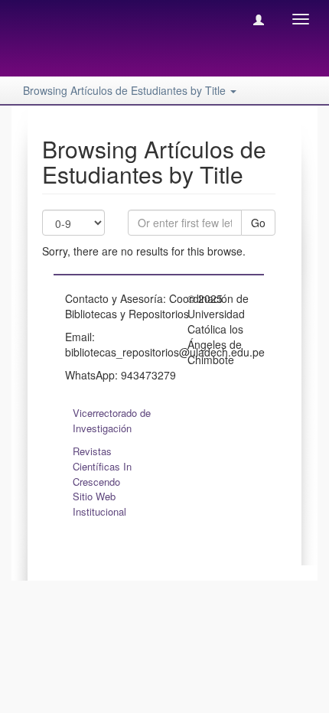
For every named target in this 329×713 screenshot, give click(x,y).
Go (258, 222)
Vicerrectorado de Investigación (112, 420)
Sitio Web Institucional (99, 504)
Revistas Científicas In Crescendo (102, 466)
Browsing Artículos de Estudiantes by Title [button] (126, 90)
